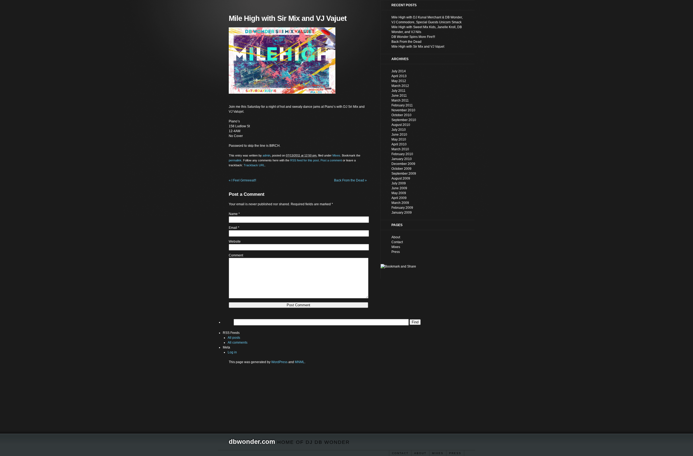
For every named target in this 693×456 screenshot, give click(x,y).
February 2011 (402, 105)
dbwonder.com (252, 441)
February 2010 (402, 154)
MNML (300, 362)
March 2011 (400, 100)
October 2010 (401, 115)
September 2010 (403, 120)
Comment (236, 255)
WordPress (279, 362)
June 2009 (399, 188)
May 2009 (398, 193)
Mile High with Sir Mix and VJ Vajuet (417, 46)
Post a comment (331, 160)
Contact (400, 453)
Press (455, 453)
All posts (234, 338)
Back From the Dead (350, 180)
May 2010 (398, 139)
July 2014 (398, 71)
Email (233, 228)
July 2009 (398, 183)
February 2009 (402, 208)
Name (233, 214)
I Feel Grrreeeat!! (242, 180)
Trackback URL (254, 165)
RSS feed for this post (304, 160)
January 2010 (401, 159)
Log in (232, 352)
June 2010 (399, 134)
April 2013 (399, 76)
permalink (235, 160)
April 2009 (399, 198)
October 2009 (401, 169)
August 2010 (400, 125)
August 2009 (400, 178)
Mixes (437, 453)
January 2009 (401, 212)
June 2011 (399, 95)
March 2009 (400, 203)
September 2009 (403, 173)
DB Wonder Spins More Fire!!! (413, 37)
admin (266, 155)
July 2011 (398, 91)
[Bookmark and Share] (398, 266)
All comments (237, 342)
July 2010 (398, 130)
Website (235, 241)
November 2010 (403, 110)
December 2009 (403, 164)
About (420, 453)
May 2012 (398, 81)
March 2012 (400, 86)
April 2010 (399, 144)
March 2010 (400, 149)
